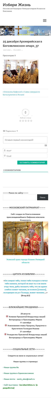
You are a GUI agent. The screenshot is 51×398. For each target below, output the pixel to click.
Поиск (42, 197)
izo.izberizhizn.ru (27, 385)
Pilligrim (17, 50)
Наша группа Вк (11, 367)
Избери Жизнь (17, 5)
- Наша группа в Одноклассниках (18, 373)
